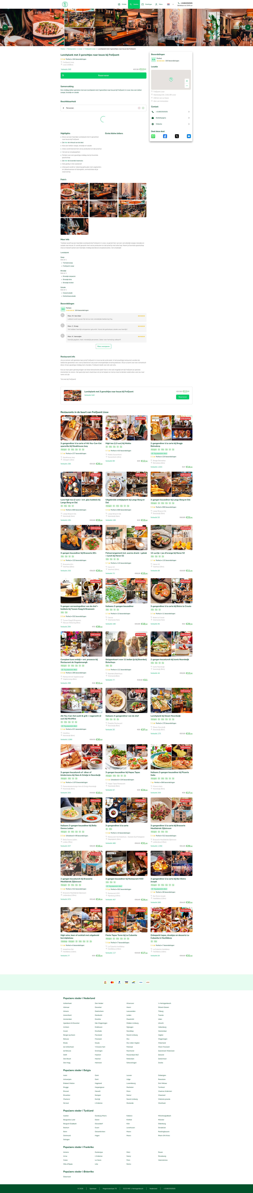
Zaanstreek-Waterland (166, 1051)
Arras (65, 1156)
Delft (65, 1055)
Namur (128, 1095)
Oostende (130, 1103)
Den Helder (99, 1003)
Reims (128, 1164)
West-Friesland (163, 1047)
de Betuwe (67, 1051)
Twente (161, 1015)
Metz (128, 1152)
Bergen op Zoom (69, 1035)
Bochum (66, 1128)
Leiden (128, 1015)
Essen (97, 1128)
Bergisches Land (69, 1120)
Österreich (67, 1177)
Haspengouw (99, 1087)
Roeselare (161, 1079)
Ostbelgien (162, 1075)
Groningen (98, 1051)
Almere (66, 1011)
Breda (65, 1043)
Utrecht (161, 1023)
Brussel (66, 1091)
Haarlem (98, 1055)
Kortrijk (97, 1099)
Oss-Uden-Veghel (132, 1043)
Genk (97, 1075)
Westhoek (162, 1103)
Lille (96, 1164)
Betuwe (66, 1039)
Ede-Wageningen (101, 1023)
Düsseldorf (99, 1124)
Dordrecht (98, 1015)
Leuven (129, 1075)
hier (66, 142)
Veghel (160, 1035)
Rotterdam (130, 1059)
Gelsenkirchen (100, 1132)
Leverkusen (130, 1128)
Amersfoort (67, 1015)
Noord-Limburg (132, 1035)
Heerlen (98, 1059)
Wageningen (162, 1039)
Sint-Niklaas (162, 1083)
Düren (97, 1120)
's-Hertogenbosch (164, 1003)
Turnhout (161, 1087)
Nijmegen (129, 1027)
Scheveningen (131, 1063)
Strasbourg (162, 1156)
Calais (65, 1160)
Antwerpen (67, 1079)
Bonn (65, 1132)
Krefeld (129, 1120)
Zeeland (161, 1055)
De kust (66, 1103)
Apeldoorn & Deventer (71, 1023)
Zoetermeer (162, 1059)
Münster (161, 1120)
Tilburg (160, 1011)
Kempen (98, 1095)
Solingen (66, 1139)
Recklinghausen (163, 1132)
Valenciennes (163, 1160)
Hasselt (97, 1091)
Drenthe (98, 1019)
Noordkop (130, 1031)
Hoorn (128, 1007)
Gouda (97, 1043)
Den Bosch (67, 1059)
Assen (65, 1031)
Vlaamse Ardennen (165, 1091)
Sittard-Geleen (163, 1007)
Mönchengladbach (164, 1116)
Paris (128, 1160)
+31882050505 (169, 1189)
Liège (128, 1079)
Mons (128, 1091)
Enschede (98, 1031)
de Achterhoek (68, 1047)
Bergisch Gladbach (69, 1124)
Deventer (98, 1007)
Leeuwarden (130, 1011)
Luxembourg (130, 1083)
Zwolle (160, 1063)
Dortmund (67, 1136)
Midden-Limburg (132, 1023)
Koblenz (129, 1116)
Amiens (66, 1152)
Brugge (65, 1087)
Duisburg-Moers (101, 1116)
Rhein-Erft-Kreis (164, 1136)
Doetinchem (99, 1011)
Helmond (98, 1063)
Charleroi (66, 1099)
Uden (160, 1019)
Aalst (65, 1075)
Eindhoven (98, 1027)
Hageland (98, 1083)
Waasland (161, 1095)
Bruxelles (66, 1095)
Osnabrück (162, 1128)
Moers (128, 1132)
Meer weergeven (103, 346)
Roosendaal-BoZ (132, 1055)
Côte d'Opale (68, 1164)
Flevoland (98, 1035)
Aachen (66, 1116)
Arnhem (66, 1027)
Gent (96, 1079)
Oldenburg (162, 1124)
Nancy (128, 1156)
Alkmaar (66, 1007)
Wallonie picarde (164, 1099)
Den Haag (66, 1063)
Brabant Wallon (69, 1083)
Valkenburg (162, 1027)
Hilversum (130, 1003)
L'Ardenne (98, 1103)
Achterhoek (67, 1003)
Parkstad (129, 1047)
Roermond (130, 1051)
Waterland (162, 1043)
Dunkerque (99, 1152)
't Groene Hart (100, 1047)
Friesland (98, 1039)
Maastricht (130, 1019)
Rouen (160, 1152)
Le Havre (98, 1160)
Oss (127, 1039)
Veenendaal (162, 1031)
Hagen (97, 1136)
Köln (128, 1124)
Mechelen (130, 1087)
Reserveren (182, 397)
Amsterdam (67, 1019)
